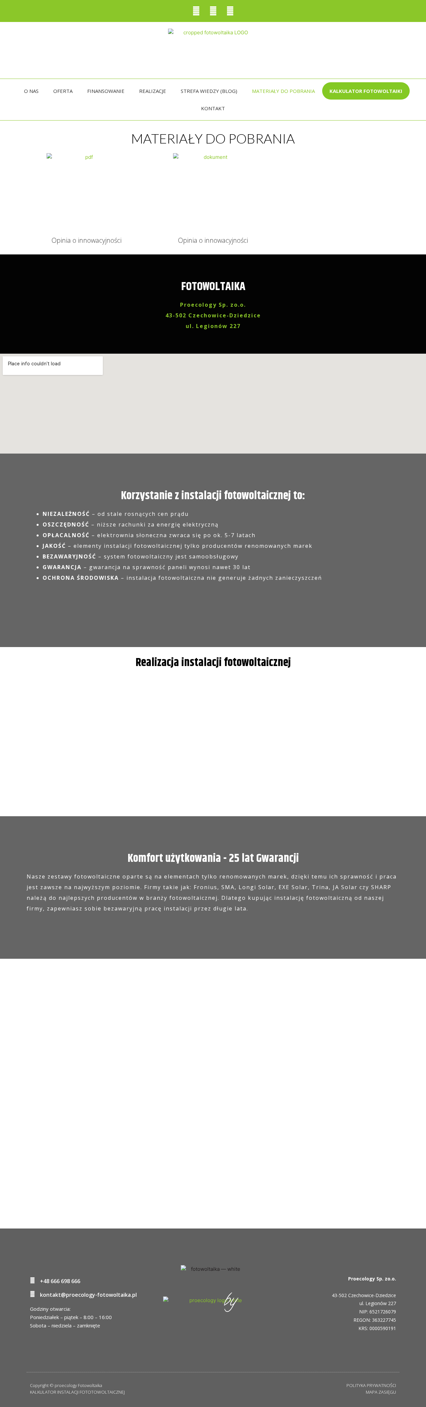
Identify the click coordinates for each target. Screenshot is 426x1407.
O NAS (31, 91)
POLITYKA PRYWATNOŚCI (371, 1385)
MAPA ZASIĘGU (381, 1392)
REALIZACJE (152, 91)
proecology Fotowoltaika (78, 1385)
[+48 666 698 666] (32, 1280)
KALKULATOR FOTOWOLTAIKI (365, 91)
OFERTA (63, 91)
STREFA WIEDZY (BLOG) (209, 91)
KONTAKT (213, 108)
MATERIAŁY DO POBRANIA (283, 91)
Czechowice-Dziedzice (372, 1295)
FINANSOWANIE (105, 91)
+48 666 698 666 (60, 1281)
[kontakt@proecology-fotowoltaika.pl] (32, 1293)
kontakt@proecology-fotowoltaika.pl (88, 1294)
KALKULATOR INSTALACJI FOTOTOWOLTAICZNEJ (77, 1392)
